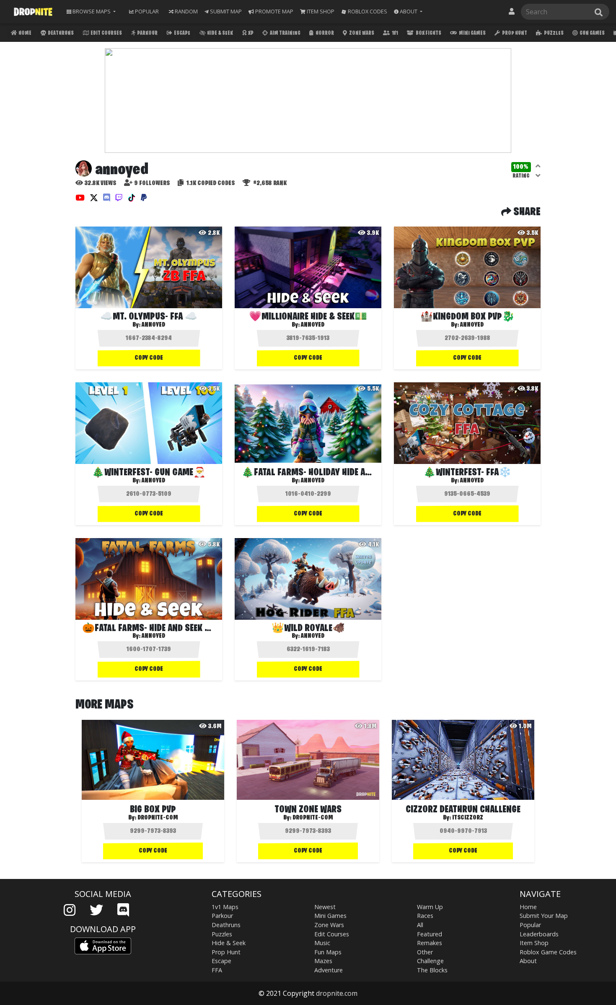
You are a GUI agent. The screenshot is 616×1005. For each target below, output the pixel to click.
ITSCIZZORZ (467, 817)
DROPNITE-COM (157, 817)
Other (425, 952)
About (528, 961)
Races (425, 916)
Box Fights (428, 33)
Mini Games (472, 33)
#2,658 (269, 183)
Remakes (429, 943)
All (420, 925)
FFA (217, 970)
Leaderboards (539, 934)
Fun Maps (328, 952)
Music (322, 943)
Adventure (328, 970)
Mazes (323, 961)
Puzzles (553, 33)
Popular (530, 925)
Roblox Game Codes (548, 952)
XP (250, 33)
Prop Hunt (514, 33)
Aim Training (284, 33)
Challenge (430, 961)
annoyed (153, 325)
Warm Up (430, 907)
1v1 (394, 33)
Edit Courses (106, 33)
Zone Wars (361, 33)
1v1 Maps (225, 907)
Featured (429, 934)
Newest (325, 907)
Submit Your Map (544, 916)
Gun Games (592, 33)
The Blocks (432, 970)
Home (24, 33)
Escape (181, 33)
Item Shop (534, 943)
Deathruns (60, 33)
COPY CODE (149, 358)
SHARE (526, 212)
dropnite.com (336, 993)
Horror (324, 33)
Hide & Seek (219, 33)
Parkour (147, 33)
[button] (408, 11)
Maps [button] (91, 11)
